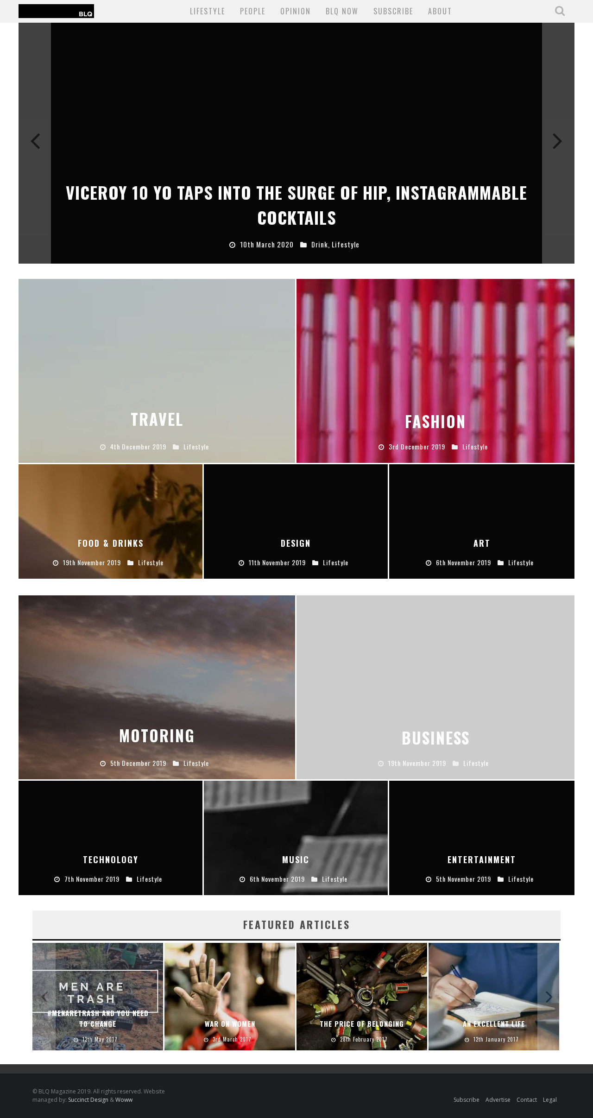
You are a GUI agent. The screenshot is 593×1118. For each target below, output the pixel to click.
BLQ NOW (342, 11)
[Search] (561, 10)
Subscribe (466, 1100)
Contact (527, 1100)
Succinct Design (89, 1100)
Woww (123, 1100)
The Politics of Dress (494, 1023)
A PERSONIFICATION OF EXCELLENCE (229, 1018)
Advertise (498, 1100)
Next (558, 143)
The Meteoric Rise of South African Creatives (98, 1018)
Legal (550, 1100)
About (440, 11)
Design (333, 244)
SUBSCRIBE (393, 11)
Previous (35, 143)
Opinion (295, 11)
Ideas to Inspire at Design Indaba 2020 (296, 217)
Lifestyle (207, 11)
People (252, 11)
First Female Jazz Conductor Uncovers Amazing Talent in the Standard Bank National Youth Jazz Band (362, 1008)
